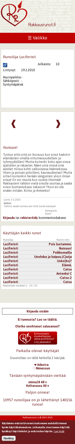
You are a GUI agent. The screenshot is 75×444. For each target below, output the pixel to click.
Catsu (67, 269)
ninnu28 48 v (37, 382)
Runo (48, 213)
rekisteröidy (29, 218)
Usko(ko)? (64, 261)
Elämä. (67, 265)
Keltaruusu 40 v (37, 385)
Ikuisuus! (65, 248)
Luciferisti (10, 244)
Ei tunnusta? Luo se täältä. (37, 319)
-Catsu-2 (65, 277)
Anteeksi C (64, 273)
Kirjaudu (9, 218)
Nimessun (42, 368)
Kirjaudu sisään (38, 311)
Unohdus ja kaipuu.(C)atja (53, 256)
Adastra (42, 364)
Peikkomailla (62, 252)
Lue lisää (59, 431)
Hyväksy (9, 438)
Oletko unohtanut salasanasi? (37, 326)
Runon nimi (63, 239)
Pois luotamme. (60, 244)
